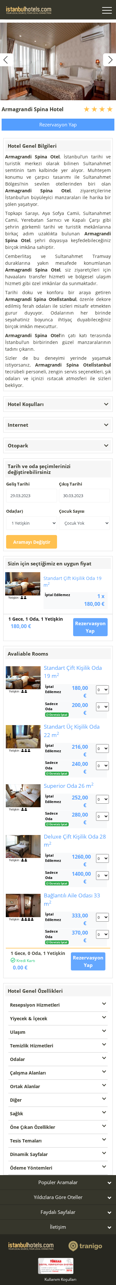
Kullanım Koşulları (60, 1279)
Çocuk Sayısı (71, 511)
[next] (109, 59)
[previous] (6, 59)
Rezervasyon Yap (58, 124)
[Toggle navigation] (107, 11)
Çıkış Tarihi (70, 484)
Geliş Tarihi (18, 484)
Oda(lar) (14, 511)
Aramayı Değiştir (31, 542)
